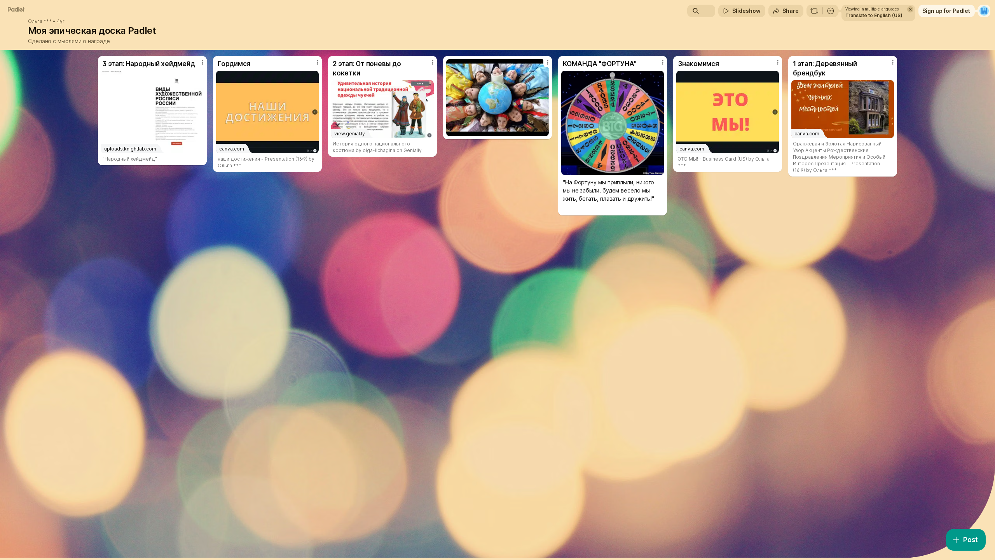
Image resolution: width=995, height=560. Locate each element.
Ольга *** (40, 21)
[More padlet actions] (830, 11)
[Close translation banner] (910, 9)
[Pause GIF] (657, 168)
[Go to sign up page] (984, 11)
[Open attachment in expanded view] (497, 97)
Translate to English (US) (873, 15)
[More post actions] (202, 62)
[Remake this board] (814, 11)
